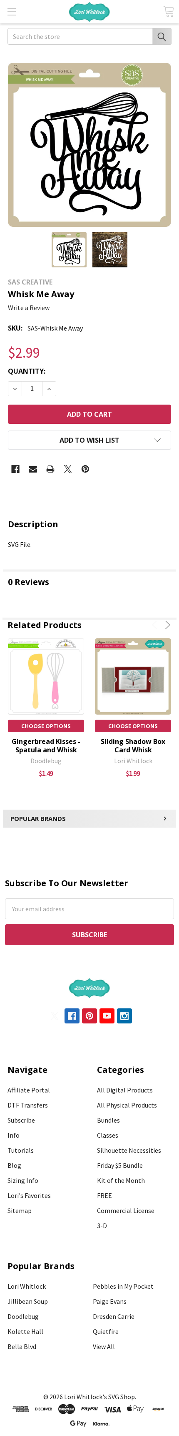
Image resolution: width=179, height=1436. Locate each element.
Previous (156, 625)
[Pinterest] (85, 469)
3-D (102, 1225)
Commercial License (125, 1210)
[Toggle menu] (11, 11)
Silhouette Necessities (129, 1150)
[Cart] (168, 11)
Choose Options (46, 726)
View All (104, 1346)
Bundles (108, 1120)
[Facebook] (15, 469)
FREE (104, 1195)
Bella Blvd (21, 1346)
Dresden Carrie (113, 1316)
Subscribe (21, 1120)
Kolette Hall (25, 1331)
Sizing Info (22, 1180)
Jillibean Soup (27, 1301)
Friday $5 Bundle (120, 1165)
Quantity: (26, 371)
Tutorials (20, 1150)
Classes (107, 1135)
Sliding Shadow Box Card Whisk (133, 745)
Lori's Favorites (29, 1195)
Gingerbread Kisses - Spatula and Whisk (46, 745)
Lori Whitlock (26, 1286)
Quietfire (106, 1331)
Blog (14, 1165)
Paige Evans (110, 1301)
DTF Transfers (27, 1105)
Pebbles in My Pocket (123, 1286)
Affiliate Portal (28, 1090)
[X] (67, 469)
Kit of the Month (121, 1180)
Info (13, 1135)
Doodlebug (23, 1316)
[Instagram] (124, 1015)
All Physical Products (127, 1105)
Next (166, 625)
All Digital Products (125, 1090)
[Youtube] (106, 1015)
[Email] (32, 469)
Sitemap (19, 1210)
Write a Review (29, 307)
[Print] (50, 469)
